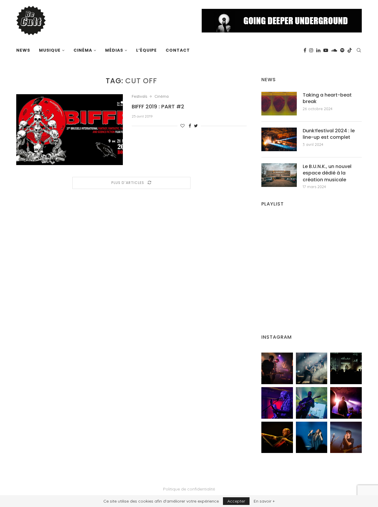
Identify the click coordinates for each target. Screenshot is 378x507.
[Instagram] (311, 50)
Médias (114, 50)
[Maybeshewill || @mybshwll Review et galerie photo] (277, 368)
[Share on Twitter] (196, 125)
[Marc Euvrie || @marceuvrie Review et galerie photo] (277, 437)
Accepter (236, 501)
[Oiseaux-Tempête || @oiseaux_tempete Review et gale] (346, 403)
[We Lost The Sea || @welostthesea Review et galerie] (312, 368)
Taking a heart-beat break (327, 98)
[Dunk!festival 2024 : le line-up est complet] (279, 139)
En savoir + (264, 501)
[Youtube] (325, 50)
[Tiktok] (349, 50)
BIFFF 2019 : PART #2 (158, 106)
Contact (178, 50)
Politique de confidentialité (189, 489)
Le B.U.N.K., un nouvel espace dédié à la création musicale (327, 173)
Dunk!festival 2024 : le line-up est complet (329, 134)
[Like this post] (182, 125)
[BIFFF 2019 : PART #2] (69, 129)
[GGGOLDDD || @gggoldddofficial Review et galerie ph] (312, 437)
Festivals (139, 96)
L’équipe (146, 50)
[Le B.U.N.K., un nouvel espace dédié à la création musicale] (279, 175)
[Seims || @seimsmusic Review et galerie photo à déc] (312, 403)
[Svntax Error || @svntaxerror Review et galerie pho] (277, 403)
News (23, 50)
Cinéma (83, 50)
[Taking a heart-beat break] (279, 103)
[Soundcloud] (334, 50)
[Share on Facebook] (190, 125)
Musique (50, 50)
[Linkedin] (318, 50)
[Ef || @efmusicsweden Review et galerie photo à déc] (346, 437)
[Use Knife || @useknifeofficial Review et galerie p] (346, 368)
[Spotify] (342, 50)
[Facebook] (305, 50)
